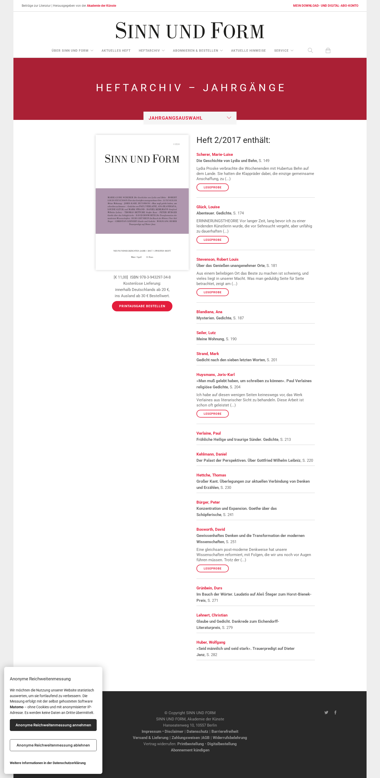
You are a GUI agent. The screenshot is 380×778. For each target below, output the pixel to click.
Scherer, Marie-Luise (214, 154)
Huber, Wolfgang (210, 642)
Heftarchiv (149, 50)
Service (281, 50)
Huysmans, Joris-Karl (215, 374)
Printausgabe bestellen (142, 306)
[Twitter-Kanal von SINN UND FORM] (326, 713)
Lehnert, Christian (211, 615)
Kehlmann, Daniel (211, 454)
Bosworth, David (210, 529)
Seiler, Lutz (206, 332)
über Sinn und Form (70, 50)
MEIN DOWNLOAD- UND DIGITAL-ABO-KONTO (325, 5)
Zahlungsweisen (186, 737)
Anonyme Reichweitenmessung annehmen (53, 725)
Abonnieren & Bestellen (195, 50)
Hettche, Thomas (211, 475)
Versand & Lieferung (151, 737)
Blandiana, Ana (209, 312)
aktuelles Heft (116, 50)
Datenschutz (197, 731)
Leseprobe (213, 187)
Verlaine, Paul (208, 433)
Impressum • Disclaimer (163, 731)
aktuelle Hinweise (248, 50)
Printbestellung (190, 744)
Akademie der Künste (101, 5)
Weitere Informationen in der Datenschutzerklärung (48, 763)
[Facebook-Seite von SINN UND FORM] (335, 713)
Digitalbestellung (222, 744)
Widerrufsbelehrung (230, 737)
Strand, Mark (207, 353)
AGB (206, 737)
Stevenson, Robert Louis (217, 259)
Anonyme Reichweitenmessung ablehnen (53, 745)
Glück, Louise (208, 207)
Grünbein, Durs (209, 588)
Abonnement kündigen (190, 750)
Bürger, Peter (208, 502)
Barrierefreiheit (224, 731)
